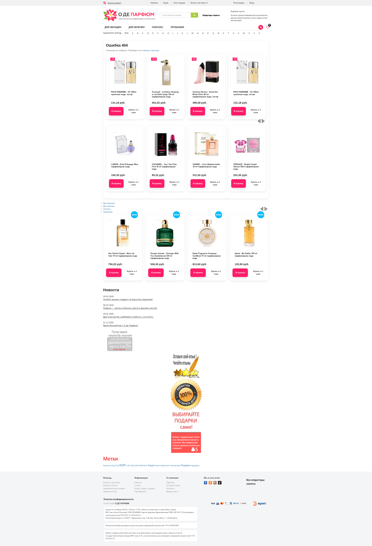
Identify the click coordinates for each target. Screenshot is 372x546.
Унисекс (157, 27)
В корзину (116, 111)
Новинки (154, 3)
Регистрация (238, 3)
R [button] (218, 33)
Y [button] (254, 33)
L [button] (187, 33)
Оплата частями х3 (198, 3)
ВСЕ (127, 33)
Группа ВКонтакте (162, 466)
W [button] (244, 33)
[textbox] (175, 15)
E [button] (153, 33)
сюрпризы (195, 465)
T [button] (228, 33)
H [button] (168, 33)
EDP (122, 465)
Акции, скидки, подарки (144, 488)
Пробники (177, 27)
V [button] (238, 33)
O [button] (203, 33)
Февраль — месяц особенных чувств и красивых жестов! (130, 308)
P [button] (208, 33)
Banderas (107, 466)
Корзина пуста (237, 11)
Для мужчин (137, 27)
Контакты (170, 488)
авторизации (236, 20)
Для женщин (113, 27)
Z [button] (259, 33)
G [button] (163, 33)
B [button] (137, 33)
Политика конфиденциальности (119, 499)
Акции (165, 3)
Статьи (137, 485)
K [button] (182, 33)
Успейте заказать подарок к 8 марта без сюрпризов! (128, 299)
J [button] (177, 33)
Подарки (185, 465)
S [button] (223, 33)
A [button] (132, 33)
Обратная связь (110, 491)
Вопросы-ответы (110, 485)
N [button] (197, 33)
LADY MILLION (132, 466)
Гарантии (170, 482)
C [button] (142, 33)
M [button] (192, 33)
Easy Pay (115, 466)
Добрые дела (172, 491)
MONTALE (143, 466)
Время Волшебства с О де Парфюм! (120, 325)
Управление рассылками (114, 488)
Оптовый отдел (173, 485)
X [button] (249, 33)
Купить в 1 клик (133, 111)
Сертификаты (140, 491)
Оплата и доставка (111, 482)
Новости (138, 482)
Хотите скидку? (114, 3)
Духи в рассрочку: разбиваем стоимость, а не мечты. (128, 317)
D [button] (148, 33)
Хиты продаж (179, 3)
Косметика (175, 465)
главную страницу (150, 50)
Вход (252, 3)
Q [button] (213, 33)
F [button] (158, 33)
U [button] (233, 33)
